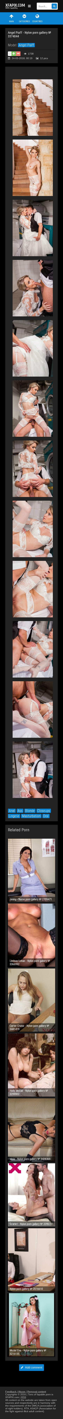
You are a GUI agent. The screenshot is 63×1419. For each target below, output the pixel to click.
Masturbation (31, 816)
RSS (23, 1397)
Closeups (43, 811)
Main (11, 21)
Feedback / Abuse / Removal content (25, 1391)
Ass (20, 811)
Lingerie (14, 816)
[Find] (54, 6)
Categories (24, 21)
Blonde (30, 811)
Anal (12, 811)
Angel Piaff (26, 45)
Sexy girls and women (15, 6)
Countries (37, 21)
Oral (46, 816)
